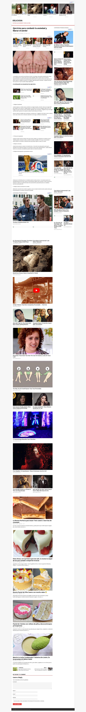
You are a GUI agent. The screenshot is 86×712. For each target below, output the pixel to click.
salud (26, 33)
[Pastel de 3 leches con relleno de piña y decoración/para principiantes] (33, 621)
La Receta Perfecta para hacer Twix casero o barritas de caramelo (32, 521)
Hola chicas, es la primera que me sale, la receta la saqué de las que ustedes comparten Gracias (32, 559)
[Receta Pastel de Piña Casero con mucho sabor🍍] (33, 590)
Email (14, 694)
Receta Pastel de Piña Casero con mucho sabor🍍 (30, 592)
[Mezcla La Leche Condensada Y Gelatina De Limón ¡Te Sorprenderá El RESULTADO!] (33, 655)
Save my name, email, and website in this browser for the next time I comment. (29, 701)
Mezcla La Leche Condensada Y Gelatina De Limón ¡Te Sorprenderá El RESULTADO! (31, 658)
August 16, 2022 (17, 33)
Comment (15, 681)
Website (14, 697)
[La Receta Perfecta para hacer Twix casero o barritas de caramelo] (33, 518)
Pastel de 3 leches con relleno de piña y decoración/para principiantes (32, 625)
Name (14, 690)
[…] (24, 527)
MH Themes (29, 709)
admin (22, 33)
